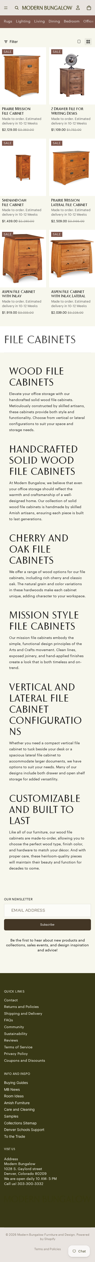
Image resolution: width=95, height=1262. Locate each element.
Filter (14, 41)
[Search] (16, 7)
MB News (12, 1089)
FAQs (8, 1020)
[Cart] (88, 7)
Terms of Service (18, 1047)
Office (88, 21)
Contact (11, 1000)
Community (14, 1027)
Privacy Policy (16, 1054)
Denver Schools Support (24, 1130)
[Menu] (6, 8)
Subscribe (47, 925)
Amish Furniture (17, 1103)
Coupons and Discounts (24, 1060)
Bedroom (72, 21)
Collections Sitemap (20, 1123)
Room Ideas (14, 1096)
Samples (11, 1116)
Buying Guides (16, 1083)
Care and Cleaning (19, 1109)
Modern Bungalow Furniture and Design (46, 1234)
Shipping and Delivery (23, 1014)
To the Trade (14, 1136)
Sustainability (15, 1034)
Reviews (11, 1041)
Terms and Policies (47, 1249)
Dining (54, 21)
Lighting (23, 21)
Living (39, 21)
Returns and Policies (21, 1007)
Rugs (8, 21)
